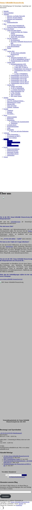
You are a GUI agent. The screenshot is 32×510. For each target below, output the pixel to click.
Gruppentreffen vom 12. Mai (19, 80)
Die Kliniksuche (15, 40)
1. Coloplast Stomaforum (18, 89)
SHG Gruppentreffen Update (12, 459)
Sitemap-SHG (11, 104)
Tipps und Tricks (12, 105)
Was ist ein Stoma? (9, 29)
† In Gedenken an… (13, 145)
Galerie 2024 (10, 51)
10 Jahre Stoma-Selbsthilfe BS (15, 25)
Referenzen (10, 118)
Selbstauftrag (10, 155)
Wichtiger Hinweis (16, 45)
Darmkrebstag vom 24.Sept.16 (22, 69)
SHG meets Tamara (16, 96)
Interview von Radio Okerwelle (16, 16)
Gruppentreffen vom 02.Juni (19, 78)
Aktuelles (6, 14)
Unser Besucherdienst (13, 46)
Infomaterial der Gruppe (14, 102)
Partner (9, 48)
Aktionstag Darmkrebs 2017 (19, 57)
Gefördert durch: (11, 125)
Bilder (5, 49)
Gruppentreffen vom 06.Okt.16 (19, 75)
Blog (5, 24)
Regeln (6, 147)
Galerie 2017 (10, 56)
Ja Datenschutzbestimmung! (17, 477)
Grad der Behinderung (17, 35)
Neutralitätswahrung (12, 153)
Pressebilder (10, 129)
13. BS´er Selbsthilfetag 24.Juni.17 (20, 59)
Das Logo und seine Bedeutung (19, 131)
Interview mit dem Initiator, (14, 17)
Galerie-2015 (10, 85)
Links (8, 128)
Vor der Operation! (12, 38)
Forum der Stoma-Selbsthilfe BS (16, 27)
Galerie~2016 (11, 62)
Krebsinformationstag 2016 (18, 64)
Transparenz (14, 123)
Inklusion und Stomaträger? (15, 19)
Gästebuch (10, 110)
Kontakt (6, 109)
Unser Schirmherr (9, 13)
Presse (5, 115)
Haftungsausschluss (12, 150)
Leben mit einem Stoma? (14, 30)
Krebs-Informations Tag (17, 91)
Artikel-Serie (10, 99)
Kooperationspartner (13, 126)
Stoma (30, 231)
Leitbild (9, 144)
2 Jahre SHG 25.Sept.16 (21, 67)
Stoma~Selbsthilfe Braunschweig (12, 3)
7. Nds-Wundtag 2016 (20, 65)
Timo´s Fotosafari (16, 94)
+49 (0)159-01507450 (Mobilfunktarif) (11, 433)
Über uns (6, 139)
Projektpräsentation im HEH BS (20, 61)
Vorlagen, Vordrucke (13, 107)
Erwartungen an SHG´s (13, 136)
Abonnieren (5, 496)
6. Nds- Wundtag (15, 93)
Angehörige (7, 21)
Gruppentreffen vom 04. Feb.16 (20, 83)
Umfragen (6, 133)
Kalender (9, 112)
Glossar (6, 157)
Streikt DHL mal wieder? (18, 37)
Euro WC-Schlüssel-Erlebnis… (16, 101)
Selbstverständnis (12, 117)
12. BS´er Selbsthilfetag (21, 73)
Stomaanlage (9, 246)
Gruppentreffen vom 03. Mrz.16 (20, 81)
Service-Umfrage (12, 137)
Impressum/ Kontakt (12, 152)
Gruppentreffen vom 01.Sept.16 (20, 77)
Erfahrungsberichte (12, 22)
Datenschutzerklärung (13, 149)
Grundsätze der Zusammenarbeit (20, 121)
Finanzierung (10, 120)
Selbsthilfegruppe (15, 221)
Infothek (6, 97)
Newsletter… (11, 113)
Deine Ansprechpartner (13, 142)
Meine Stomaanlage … (13, 134)
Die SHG (9, 141)
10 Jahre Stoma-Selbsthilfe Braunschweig (18, 53)
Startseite (6, 11)
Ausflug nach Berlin (16, 86)
